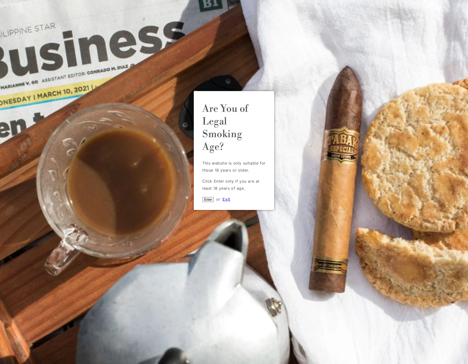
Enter (208, 199)
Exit (226, 199)
